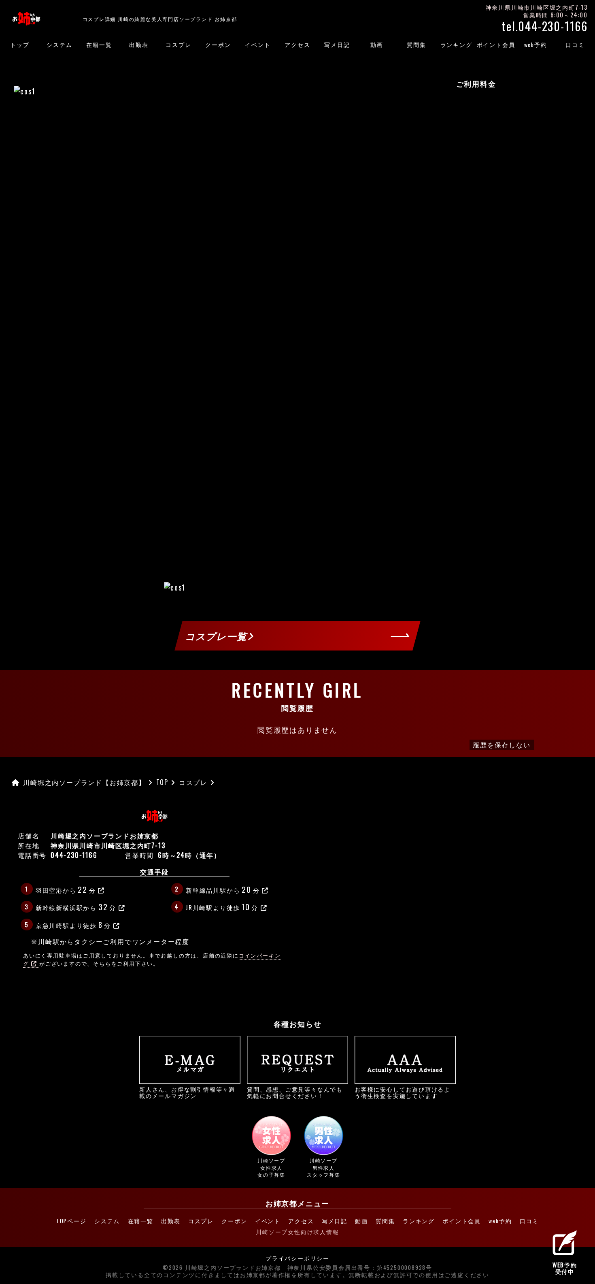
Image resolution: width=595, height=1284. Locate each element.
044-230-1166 (74, 855)
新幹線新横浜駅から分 (76, 906)
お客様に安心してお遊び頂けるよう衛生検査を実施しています (402, 1092)
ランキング (456, 45)
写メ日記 (337, 45)
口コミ (574, 45)
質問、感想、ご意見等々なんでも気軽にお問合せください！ (295, 1092)
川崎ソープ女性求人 (271, 1167)
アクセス (297, 45)
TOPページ (71, 1221)
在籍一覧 (99, 45)
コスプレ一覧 (217, 636)
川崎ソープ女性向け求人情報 (297, 1232)
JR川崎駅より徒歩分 (222, 906)
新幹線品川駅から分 (222, 889)
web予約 (535, 45)
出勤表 (138, 45)
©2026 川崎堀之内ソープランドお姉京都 (222, 1267)
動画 (376, 45)
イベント (257, 45)
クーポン (218, 45)
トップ (19, 45)
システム (59, 45)
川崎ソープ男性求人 (323, 1167)
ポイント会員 (496, 45)
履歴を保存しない (501, 744)
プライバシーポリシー (297, 1258)
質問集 (416, 45)
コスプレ (178, 45)
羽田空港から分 (66, 889)
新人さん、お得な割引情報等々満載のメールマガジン (187, 1092)
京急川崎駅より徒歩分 (73, 924)
